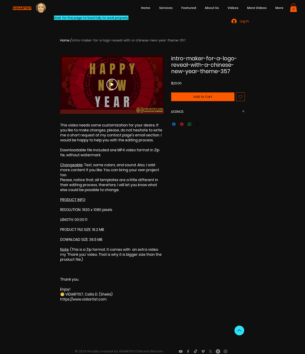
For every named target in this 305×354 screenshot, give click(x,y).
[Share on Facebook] (173, 124)
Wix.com (156, 351)
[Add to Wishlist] (240, 96)
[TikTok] (195, 351)
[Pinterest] (218, 351)
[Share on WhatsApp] (189, 124)
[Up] (239, 330)
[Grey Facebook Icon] (188, 351)
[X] (210, 351)
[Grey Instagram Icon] (225, 351)
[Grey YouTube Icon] (180, 351)
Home (65, 40)
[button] (293, 7)
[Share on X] (197, 124)
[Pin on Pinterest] (181, 124)
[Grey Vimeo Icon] (203, 351)
